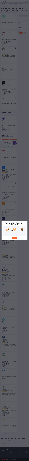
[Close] (26, 222)
